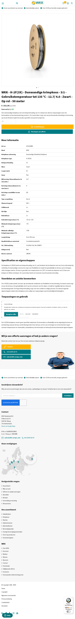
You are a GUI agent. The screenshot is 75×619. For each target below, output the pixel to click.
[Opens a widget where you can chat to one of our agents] (7, 615)
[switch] (69, 611)
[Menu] (72, 598)
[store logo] (37, 2)
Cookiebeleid (35, 314)
